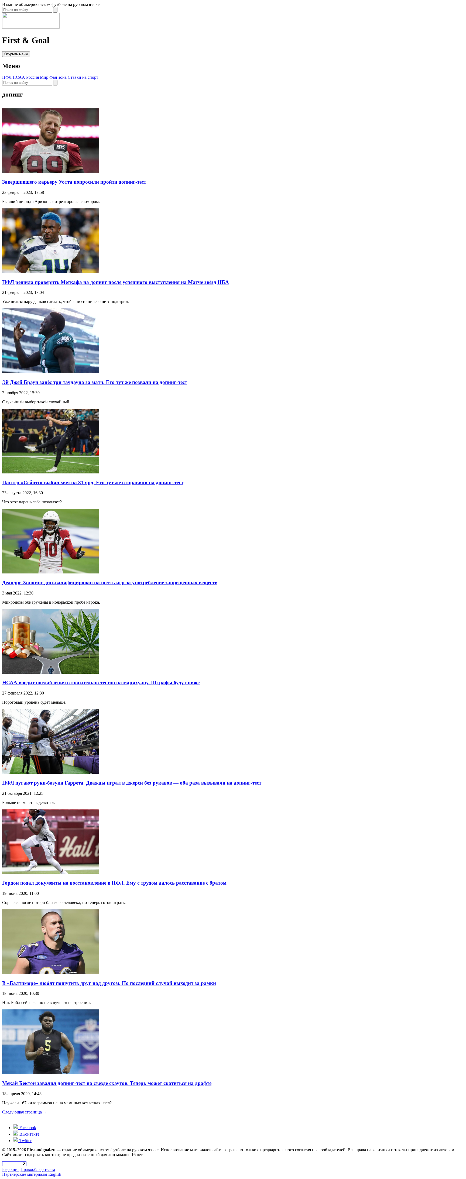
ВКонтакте (28, 1134)
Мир (44, 77)
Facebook (27, 1127)
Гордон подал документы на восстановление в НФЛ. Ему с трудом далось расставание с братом (114, 883)
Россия (32, 77)
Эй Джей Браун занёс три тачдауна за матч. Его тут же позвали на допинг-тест (94, 382)
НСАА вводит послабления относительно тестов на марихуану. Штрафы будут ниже (101, 682)
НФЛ (7, 77)
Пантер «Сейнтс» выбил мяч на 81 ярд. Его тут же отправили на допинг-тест (92, 482)
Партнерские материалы (24, 1174)
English (54, 1174)
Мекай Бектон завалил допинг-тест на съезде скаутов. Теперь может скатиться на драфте (106, 1083)
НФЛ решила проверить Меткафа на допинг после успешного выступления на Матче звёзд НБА (115, 282)
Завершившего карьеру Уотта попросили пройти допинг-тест (74, 182)
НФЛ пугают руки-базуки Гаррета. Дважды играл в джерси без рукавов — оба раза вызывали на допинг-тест (131, 783)
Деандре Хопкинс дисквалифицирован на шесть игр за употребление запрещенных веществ (109, 582)
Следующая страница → (24, 1112)
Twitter (25, 1140)
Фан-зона (58, 77)
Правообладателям (37, 1169)
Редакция (10, 1169)
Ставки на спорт (83, 77)
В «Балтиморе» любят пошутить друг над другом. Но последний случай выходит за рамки (109, 983)
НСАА (19, 77)
